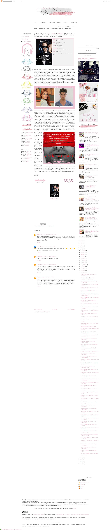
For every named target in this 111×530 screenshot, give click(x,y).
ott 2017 (83, 254)
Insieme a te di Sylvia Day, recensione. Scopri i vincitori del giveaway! (92, 166)
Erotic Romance (42, 225)
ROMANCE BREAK (26, 41)
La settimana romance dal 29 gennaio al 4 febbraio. (90, 298)
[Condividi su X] (43, 224)
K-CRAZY (66, 22)
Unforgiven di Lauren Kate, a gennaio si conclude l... (89, 441)
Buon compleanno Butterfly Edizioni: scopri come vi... (89, 431)
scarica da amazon (54, 198)
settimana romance (55, 22)
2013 (81, 464)
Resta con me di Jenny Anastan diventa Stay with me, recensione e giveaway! (92, 208)
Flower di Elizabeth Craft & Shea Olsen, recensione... (89, 454)
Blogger (74, 508)
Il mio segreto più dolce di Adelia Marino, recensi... (90, 329)
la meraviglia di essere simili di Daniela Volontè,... (89, 285)
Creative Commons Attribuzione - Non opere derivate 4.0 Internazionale (72, 514)
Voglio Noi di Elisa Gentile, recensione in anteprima (89, 345)
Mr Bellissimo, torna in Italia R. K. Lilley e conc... (89, 311)
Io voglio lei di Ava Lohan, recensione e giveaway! (89, 402)
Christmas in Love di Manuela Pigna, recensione (89, 444)
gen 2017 (83, 272)
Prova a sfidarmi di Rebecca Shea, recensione (88, 422)
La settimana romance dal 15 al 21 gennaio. (89, 386)
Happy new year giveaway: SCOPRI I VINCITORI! (89, 370)
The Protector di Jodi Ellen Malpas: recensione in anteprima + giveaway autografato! (90, 187)
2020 (81, 243)
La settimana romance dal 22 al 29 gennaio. (89, 348)
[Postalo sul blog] (41, 224)
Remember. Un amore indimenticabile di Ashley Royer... (89, 294)
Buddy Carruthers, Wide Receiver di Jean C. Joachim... (90, 418)
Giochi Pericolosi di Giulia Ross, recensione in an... (87, 366)
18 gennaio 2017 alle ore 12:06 (49, 234)
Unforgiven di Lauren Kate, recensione (89, 351)
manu (38, 246)
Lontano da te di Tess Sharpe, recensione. (87, 405)
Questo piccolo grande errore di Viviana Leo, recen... (89, 383)
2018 (81, 247)
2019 (81, 245)
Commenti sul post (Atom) (44, 311)
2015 (81, 459)
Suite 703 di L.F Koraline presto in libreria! (88, 320)
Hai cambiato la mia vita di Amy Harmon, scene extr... (90, 324)
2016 (81, 457)
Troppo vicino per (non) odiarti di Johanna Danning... (90, 412)
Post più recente (38, 309)
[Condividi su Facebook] (44, 224)
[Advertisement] (54, 212)
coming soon (43, 22)
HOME (36, 22)
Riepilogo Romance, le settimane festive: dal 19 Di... (90, 415)
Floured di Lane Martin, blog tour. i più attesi (91, 175)
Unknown (39, 234)
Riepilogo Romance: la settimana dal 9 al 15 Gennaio (90, 379)
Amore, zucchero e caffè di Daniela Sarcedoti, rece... (88, 357)
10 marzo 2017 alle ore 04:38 (49, 264)
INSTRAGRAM (25, 36)
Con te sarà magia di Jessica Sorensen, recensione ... (89, 363)
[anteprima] (88, 101)
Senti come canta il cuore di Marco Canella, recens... (88, 275)
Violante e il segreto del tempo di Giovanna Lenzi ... (88, 301)
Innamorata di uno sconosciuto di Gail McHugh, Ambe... (89, 434)
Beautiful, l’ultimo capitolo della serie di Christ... (89, 396)
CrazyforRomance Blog (39, 514)
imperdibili (74, 22)
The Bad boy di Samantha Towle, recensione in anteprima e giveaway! (92, 145)
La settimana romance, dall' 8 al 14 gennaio (88, 425)
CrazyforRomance (85, 482)
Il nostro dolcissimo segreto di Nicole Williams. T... (89, 314)
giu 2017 (83, 262)
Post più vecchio (71, 309)
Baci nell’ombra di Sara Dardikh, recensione (88, 353)
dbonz (82, 486)
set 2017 (83, 256)
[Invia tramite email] (40, 224)
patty (82, 488)
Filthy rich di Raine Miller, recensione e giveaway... (89, 438)
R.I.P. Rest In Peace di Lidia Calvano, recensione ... (89, 338)
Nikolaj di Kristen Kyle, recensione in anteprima (89, 389)
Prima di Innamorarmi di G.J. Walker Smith (88, 451)
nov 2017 (83, 252)
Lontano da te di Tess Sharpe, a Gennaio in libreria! (90, 428)
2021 (81, 241)
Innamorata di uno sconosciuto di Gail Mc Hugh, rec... (89, 335)
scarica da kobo (54, 199)
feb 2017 (83, 270)
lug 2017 (83, 260)
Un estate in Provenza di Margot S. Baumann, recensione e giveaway (90, 198)
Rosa (38, 277)
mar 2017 (83, 268)
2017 (81, 249)
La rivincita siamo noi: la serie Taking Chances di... (89, 281)
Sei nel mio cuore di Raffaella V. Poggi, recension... (89, 317)
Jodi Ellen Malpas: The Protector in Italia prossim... (90, 399)
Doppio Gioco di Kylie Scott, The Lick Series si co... (89, 291)
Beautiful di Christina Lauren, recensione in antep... (90, 360)
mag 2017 (83, 264)
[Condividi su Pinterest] (45, 224)
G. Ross (47, 225)
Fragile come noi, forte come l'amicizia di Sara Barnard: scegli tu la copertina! (92, 231)
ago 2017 (83, 258)
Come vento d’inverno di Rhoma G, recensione (88, 447)
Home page (54, 309)
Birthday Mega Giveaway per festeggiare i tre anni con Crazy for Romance (92, 134)
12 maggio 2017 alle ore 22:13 (47, 277)
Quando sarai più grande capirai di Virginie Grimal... (88, 332)
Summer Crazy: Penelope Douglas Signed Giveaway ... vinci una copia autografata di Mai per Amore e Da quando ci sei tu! (91, 220)
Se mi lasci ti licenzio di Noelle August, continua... (89, 307)
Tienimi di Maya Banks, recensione (88, 326)
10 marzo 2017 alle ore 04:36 (49, 256)
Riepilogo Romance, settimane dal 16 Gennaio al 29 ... (89, 288)
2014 (81, 461)
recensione (51, 225)
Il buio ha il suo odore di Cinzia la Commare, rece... (88, 342)
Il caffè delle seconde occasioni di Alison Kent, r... (90, 373)
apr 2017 (83, 266)
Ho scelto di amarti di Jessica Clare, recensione (88, 409)
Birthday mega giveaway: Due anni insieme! (91, 155)
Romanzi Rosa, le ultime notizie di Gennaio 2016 (88, 376)
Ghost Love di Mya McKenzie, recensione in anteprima (87, 278)
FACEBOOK (25, 39)
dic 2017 (83, 250)
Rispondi (39, 242)
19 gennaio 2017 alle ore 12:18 (47, 246)
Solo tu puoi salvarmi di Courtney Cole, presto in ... (89, 304)
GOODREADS (25, 38)
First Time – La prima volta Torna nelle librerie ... (89, 392)
